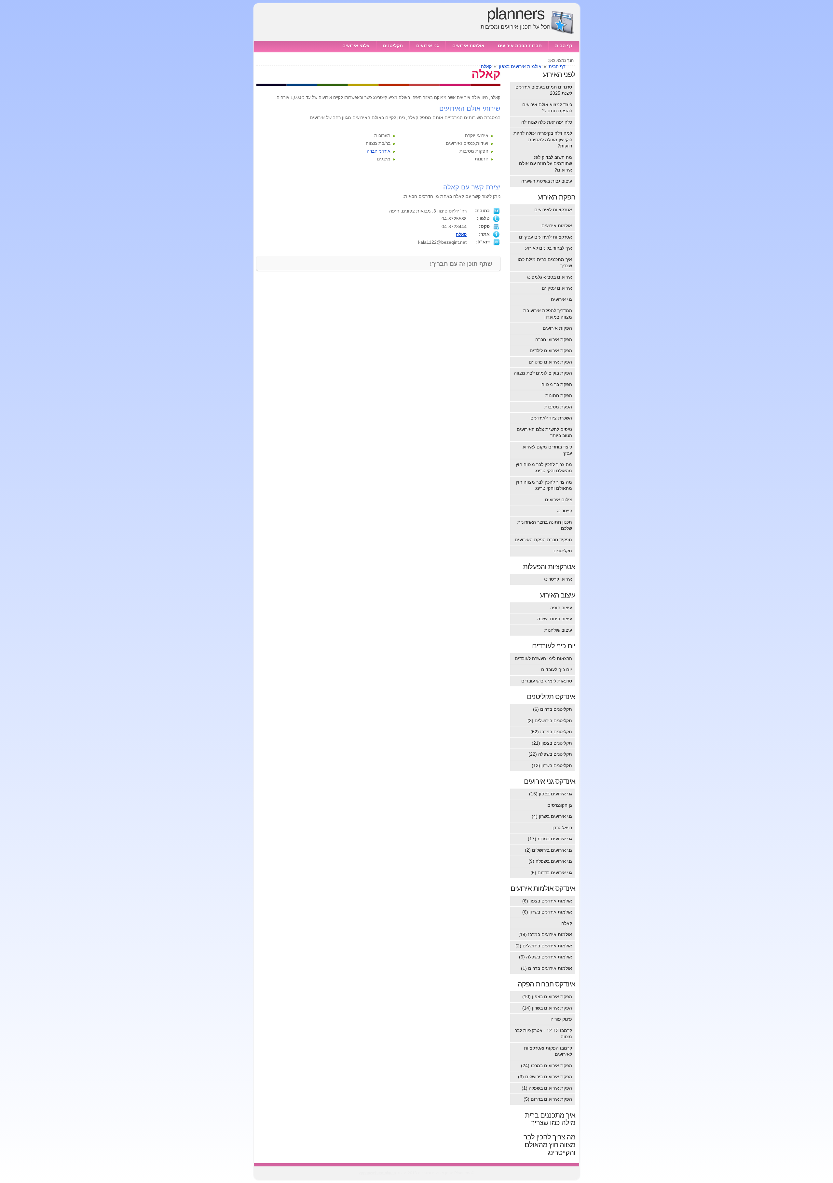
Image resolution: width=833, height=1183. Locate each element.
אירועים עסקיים (557, 288)
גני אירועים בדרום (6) (551, 872)
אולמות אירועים (468, 45)
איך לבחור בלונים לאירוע (548, 248)
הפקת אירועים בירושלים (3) (545, 1076)
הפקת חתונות (558, 395)
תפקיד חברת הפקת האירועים (543, 539)
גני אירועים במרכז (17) (550, 838)
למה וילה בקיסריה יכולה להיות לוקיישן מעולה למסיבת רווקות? (542, 139)
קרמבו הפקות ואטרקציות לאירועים (548, 1051)
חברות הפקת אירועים (520, 45)
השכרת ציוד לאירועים (551, 417)
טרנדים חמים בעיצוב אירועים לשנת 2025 (543, 90)
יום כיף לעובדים (556, 669)
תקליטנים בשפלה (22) (550, 754)
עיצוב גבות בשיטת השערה (546, 181)
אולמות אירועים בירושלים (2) (543, 945)
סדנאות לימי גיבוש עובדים (546, 680)
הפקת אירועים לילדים (551, 350)
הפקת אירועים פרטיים (550, 362)
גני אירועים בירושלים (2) (548, 850)
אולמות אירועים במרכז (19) (545, 934)
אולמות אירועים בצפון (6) (547, 900)
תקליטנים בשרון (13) (552, 765)
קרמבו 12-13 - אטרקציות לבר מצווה (543, 1033)
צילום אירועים (558, 499)
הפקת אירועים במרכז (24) (546, 1065)
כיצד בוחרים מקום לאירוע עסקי (547, 450)
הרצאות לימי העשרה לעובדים (543, 658)
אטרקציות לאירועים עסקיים (545, 237)
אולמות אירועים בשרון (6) (547, 912)
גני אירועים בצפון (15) (550, 793)
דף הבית (563, 45)
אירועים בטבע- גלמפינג (549, 277)
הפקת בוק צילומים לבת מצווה (543, 373)
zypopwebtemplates (377, 1173)
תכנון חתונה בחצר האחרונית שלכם (544, 525)
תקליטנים (393, 45)
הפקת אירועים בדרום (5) (548, 1099)
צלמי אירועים (356, 45)
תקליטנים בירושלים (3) (549, 720)
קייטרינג (564, 510)
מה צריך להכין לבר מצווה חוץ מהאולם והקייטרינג (544, 468)
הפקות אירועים (557, 328)
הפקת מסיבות (558, 406)
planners (515, 14)
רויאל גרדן (562, 827)
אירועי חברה (378, 151)
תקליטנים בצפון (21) (552, 743)
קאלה (461, 234)
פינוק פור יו (561, 1019)
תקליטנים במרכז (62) (551, 731)
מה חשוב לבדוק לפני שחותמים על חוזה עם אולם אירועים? (545, 163)
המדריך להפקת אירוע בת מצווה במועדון (547, 314)
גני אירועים (427, 45)
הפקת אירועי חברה (553, 339)
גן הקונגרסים (559, 805)
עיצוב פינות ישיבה (554, 618)
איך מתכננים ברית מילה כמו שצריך (545, 262)
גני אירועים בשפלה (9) (550, 861)
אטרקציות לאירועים (553, 209)
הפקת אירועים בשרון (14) (547, 1008)
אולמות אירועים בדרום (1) (546, 968)
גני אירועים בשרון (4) (552, 816)
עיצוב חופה (561, 607)
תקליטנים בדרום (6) (552, 709)
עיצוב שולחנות (558, 630)
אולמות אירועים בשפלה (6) (545, 956)
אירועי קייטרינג (558, 579)
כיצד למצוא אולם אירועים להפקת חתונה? (547, 108)
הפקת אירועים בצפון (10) (547, 996)
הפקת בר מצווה (556, 384)
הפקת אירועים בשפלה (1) (547, 1088)
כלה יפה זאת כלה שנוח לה (546, 122)
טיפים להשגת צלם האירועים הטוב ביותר (544, 432)
